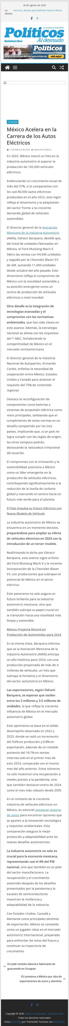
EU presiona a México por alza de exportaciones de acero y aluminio (41, 979)
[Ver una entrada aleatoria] (61, 67)
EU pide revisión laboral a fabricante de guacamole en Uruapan (31, 966)
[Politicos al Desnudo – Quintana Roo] (7, 67)
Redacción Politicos (42, 149)
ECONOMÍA (12, 122)
